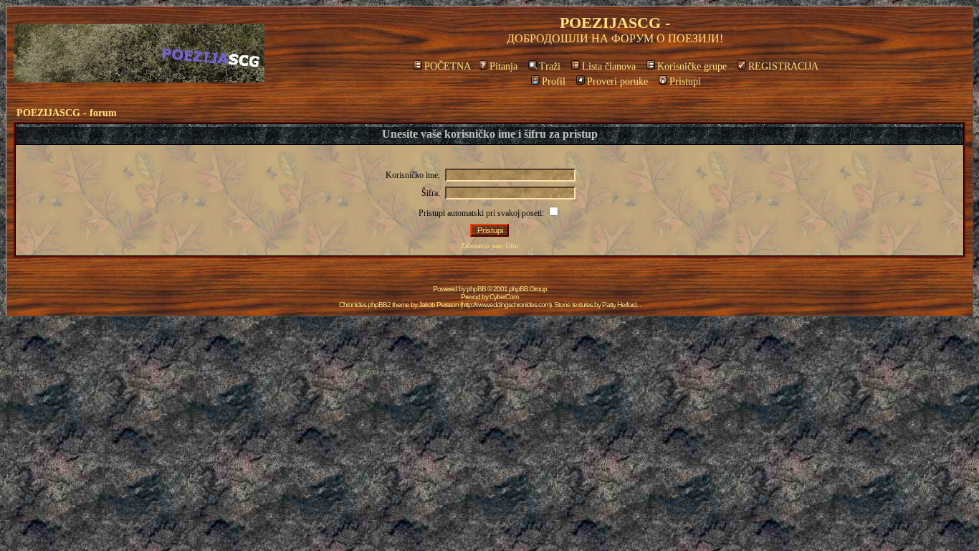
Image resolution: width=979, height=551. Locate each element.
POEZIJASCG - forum (66, 113)
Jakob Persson (439, 305)
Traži (549, 66)
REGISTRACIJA (783, 66)
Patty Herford (619, 305)
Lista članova (609, 66)
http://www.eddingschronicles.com (506, 305)
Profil (553, 81)
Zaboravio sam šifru (489, 246)
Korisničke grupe (692, 66)
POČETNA (447, 66)
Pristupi (685, 81)
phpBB (476, 289)
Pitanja (503, 66)
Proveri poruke (617, 81)
